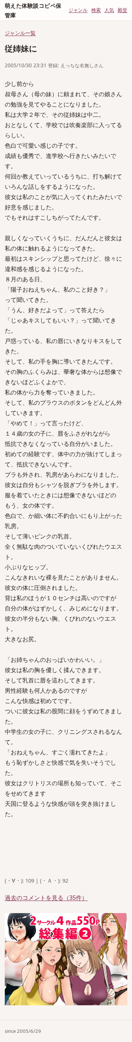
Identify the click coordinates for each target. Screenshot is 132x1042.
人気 (109, 10)
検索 (96, 10)
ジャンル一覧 (20, 32)
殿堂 (122, 10)
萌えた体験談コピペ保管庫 (33, 10)
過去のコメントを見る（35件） (46, 898)
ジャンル (78, 10)
